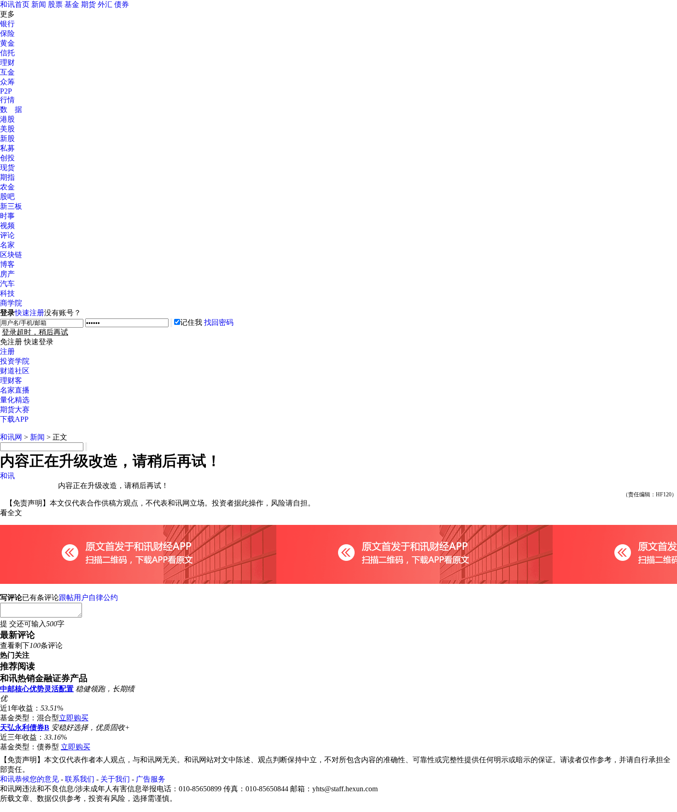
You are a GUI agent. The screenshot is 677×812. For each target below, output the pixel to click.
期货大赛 (14, 409)
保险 (7, 33)
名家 (7, 245)
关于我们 (115, 779)
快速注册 (29, 313)
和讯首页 (14, 4)
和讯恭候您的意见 (29, 779)
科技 (7, 293)
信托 (7, 53)
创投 (7, 158)
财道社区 (14, 371)
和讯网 (11, 437)
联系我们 (79, 779)
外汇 (105, 4)
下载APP (14, 419)
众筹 (7, 82)
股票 (55, 4)
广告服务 (150, 779)
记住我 (191, 322)
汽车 (7, 284)
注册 (7, 351)
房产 (7, 274)
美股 (7, 129)
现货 (7, 167)
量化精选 (14, 400)
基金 (71, 4)
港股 (7, 119)
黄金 (7, 43)
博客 (7, 264)
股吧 (7, 196)
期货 (88, 4)
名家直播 (14, 390)
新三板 (11, 206)
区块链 (11, 255)
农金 (7, 187)
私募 (7, 148)
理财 (7, 62)
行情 (7, 100)
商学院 (11, 303)
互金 (7, 72)
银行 (7, 24)
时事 (7, 216)
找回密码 (218, 322)
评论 (7, 235)
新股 (7, 138)
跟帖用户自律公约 (88, 597)
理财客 (11, 380)
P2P (6, 91)
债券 (121, 4)
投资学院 (14, 361)
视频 (7, 225)
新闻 (38, 4)
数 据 (11, 109)
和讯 (7, 476)
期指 (7, 177)
